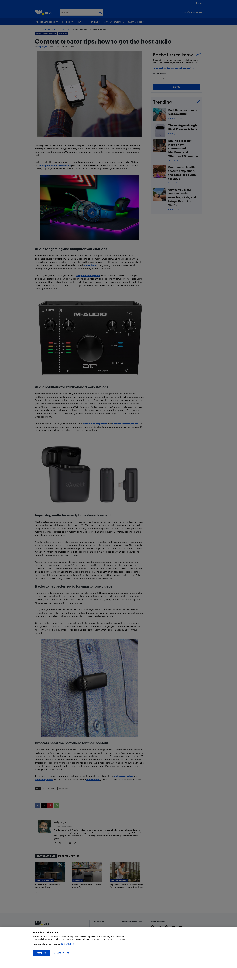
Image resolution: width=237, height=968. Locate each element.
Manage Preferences (63, 953)
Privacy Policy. (67, 944)
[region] (118, 947)
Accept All (41, 953)
